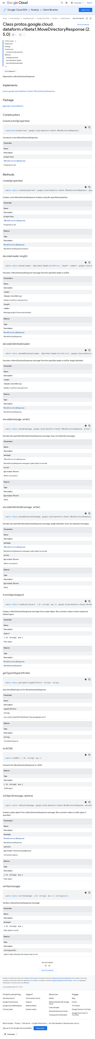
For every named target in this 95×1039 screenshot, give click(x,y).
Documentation (15, 18)
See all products (8, 998)
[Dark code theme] (86, 127)
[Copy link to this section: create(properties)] (25, 181)
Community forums (33, 998)
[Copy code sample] (89, 127)
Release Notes (31, 1006)
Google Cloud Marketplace (12, 1006)
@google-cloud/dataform (13, 106)
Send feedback (83, 25)
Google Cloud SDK (17, 9)
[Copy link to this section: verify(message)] (22, 886)
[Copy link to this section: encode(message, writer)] (32, 419)
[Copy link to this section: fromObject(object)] (26, 595)
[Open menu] (3, 3)
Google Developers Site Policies (61, 980)
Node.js (35, 9)
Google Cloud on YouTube (81, 1009)
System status (31, 1009)
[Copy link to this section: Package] (16, 100)
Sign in (89, 3)
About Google (8, 1023)
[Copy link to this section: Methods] (17, 174)
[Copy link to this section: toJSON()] (15, 748)
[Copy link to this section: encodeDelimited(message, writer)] (42, 507)
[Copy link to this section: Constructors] (23, 115)
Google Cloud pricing (10, 1002)
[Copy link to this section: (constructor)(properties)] (32, 121)
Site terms (26, 1023)
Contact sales (8, 1009)
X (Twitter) (76, 1006)
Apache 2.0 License (30, 980)
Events (74, 1002)
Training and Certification (58, 1015)
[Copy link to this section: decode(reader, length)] (29, 256)
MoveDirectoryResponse (14, 245)
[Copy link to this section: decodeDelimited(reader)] (32, 344)
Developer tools (28, 18)
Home (5, 18)
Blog (73, 998)
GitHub (51, 998)
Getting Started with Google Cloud (59, 1003)
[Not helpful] (90, 18)
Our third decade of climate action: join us (64, 1023)
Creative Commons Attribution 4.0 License (66, 978)
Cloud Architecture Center (58, 1011)
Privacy (17, 1023)
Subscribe (40, 1028)
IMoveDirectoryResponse (14, 161)
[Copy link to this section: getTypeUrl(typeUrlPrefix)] (32, 673)
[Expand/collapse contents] (15, 41)
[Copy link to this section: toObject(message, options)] (35, 796)
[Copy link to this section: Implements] (19, 85)
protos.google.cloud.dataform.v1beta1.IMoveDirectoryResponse (29, 91)
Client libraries (50, 9)
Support (29, 1002)
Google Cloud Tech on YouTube (80, 1014)
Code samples (54, 1007)
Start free (85, 10)
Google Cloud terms (39, 1023)
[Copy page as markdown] (20, 35)
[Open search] (62, 2)
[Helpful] (87, 18)
